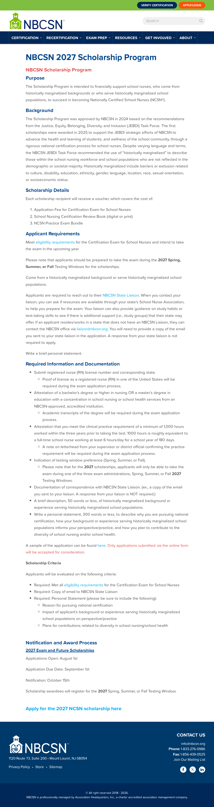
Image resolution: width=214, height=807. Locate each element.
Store (39, 766)
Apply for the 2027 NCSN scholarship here (73, 708)
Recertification (62, 37)
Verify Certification (157, 5)
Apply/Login (192, 5)
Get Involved (159, 37)
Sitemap (55, 766)
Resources (126, 37)
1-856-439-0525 (192, 754)
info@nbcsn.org (193, 743)
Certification (25, 37)
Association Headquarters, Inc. (95, 797)
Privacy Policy (19, 766)
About (186, 37)
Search (201, 21)
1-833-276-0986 (193, 748)
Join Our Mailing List (189, 759)
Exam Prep (97, 37)
